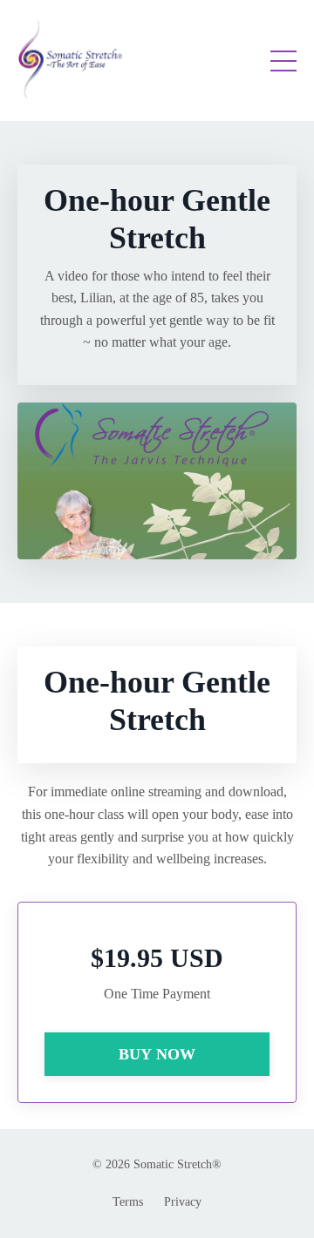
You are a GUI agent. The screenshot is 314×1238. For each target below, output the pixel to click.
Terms (128, 1201)
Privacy (182, 1201)
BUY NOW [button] (157, 1054)
